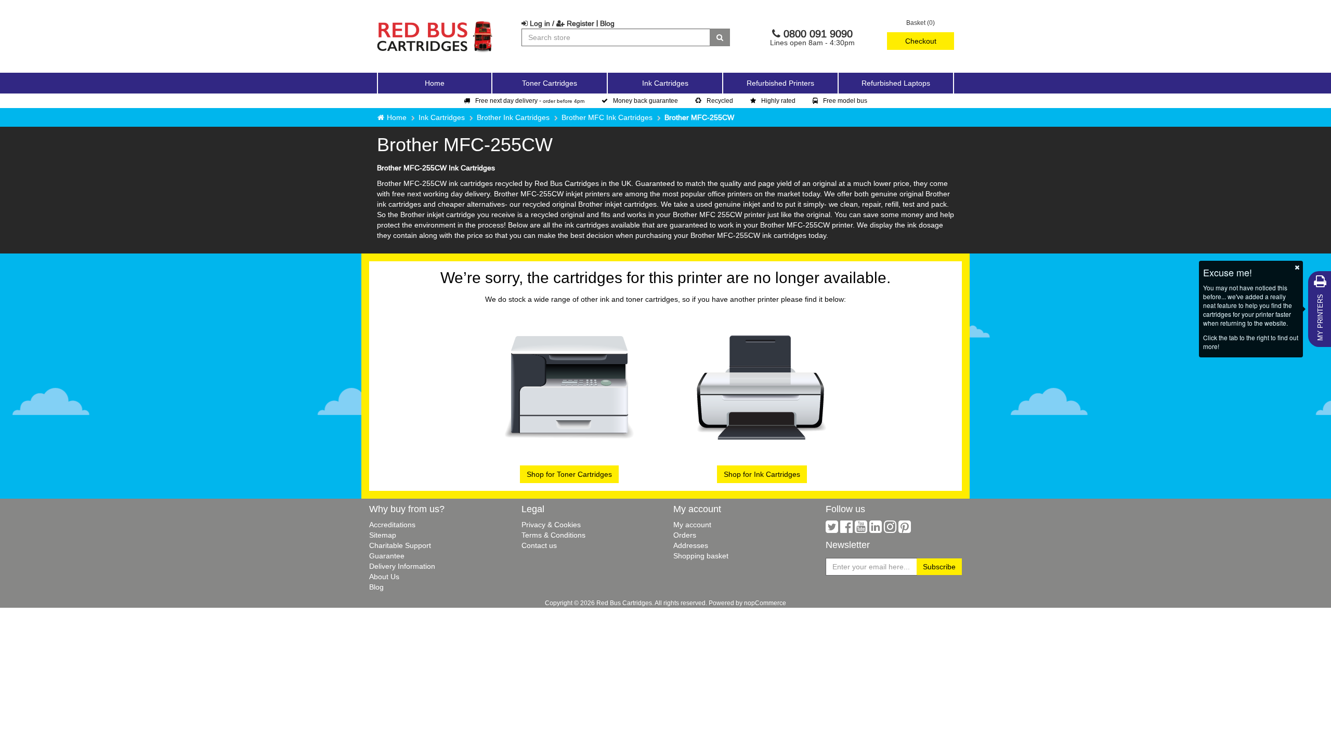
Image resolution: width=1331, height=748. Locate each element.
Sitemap (382, 535)
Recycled (720, 100)
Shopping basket (700, 556)
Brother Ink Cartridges (513, 117)
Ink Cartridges (442, 117)
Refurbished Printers (780, 83)
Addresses (690, 545)
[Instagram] (890, 529)
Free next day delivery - (529, 100)
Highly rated (778, 100)
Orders (684, 535)
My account (692, 524)
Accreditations (392, 524)
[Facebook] (846, 529)
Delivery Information (402, 566)
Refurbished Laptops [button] (896, 83)
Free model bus (845, 100)
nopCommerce (765, 603)
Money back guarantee (645, 100)
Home (435, 83)
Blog (607, 23)
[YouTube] (861, 529)
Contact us (539, 545)
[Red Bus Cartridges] (435, 23)
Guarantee (386, 556)
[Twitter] (832, 529)
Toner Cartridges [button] (549, 83)
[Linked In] (875, 529)
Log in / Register (561, 23)
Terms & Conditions (553, 535)
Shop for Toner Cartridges (569, 474)
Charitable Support (400, 545)
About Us (384, 576)
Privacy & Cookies (551, 524)
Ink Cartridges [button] (665, 83)
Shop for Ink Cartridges (762, 474)
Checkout (920, 41)
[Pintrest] (904, 529)
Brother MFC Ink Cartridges (607, 117)
